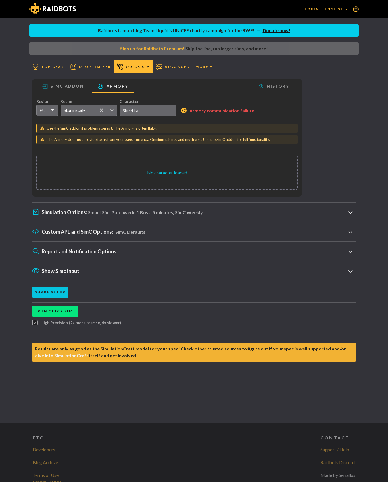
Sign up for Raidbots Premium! (152, 48)
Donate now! (276, 30)
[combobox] (63, 110)
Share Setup (50, 292)
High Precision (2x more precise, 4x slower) (81, 322)
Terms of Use (46, 475)
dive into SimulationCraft (61, 355)
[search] (148, 110)
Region (42, 101)
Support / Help (334, 449)
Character (129, 101)
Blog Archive (45, 462)
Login (312, 9)
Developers (44, 449)
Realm (66, 101)
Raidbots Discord (337, 462)
